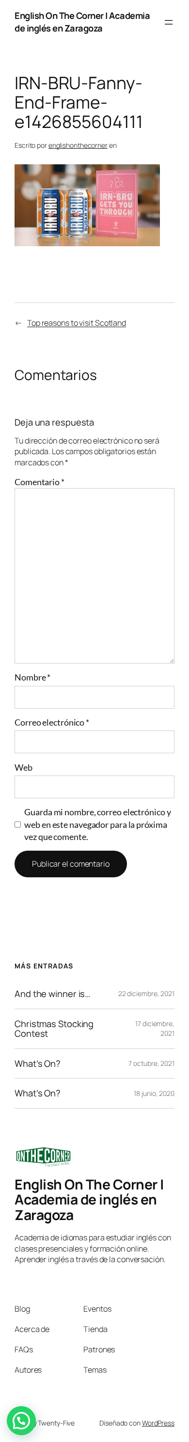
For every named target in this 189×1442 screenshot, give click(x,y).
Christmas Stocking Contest (54, 1029)
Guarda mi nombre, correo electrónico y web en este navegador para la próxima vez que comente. (97, 824)
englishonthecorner (78, 145)
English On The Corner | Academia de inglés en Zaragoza (82, 22)
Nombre (32, 677)
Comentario (39, 481)
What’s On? (38, 1064)
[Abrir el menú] (168, 22)
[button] (21, 1420)
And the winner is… (53, 994)
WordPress (158, 1422)
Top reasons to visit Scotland (76, 322)
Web (23, 767)
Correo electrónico (52, 722)
